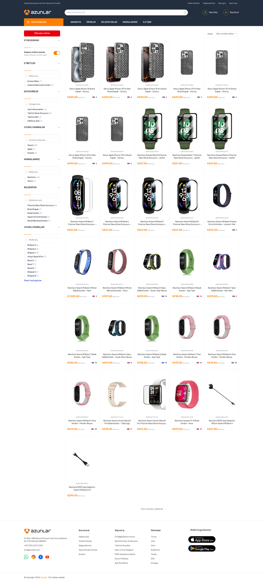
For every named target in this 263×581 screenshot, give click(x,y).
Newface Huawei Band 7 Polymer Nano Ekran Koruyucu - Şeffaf (187, 156)
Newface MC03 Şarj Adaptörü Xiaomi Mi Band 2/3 (82, 488)
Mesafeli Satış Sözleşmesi (126, 541)
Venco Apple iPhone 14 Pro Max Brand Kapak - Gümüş (82, 156)
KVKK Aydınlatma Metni (125, 554)
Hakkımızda (84, 537)
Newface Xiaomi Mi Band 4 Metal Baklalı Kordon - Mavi (82, 289)
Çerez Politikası (121, 559)
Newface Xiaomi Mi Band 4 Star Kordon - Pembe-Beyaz (82, 422)
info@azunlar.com (32, 550)
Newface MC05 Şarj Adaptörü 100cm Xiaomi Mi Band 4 (222, 422)
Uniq (153, 541)
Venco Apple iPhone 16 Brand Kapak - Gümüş (82, 90)
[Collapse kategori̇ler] (59, 91)
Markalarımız (130, 22)
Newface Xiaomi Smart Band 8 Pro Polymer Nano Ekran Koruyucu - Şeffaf (152, 422)
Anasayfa (76, 22)
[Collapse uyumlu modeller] (59, 227)
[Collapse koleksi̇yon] (59, 187)
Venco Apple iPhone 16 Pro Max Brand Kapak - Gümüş (117, 90)
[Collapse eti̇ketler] (59, 63)
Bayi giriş (222, 3)
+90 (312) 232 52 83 (33, 545)
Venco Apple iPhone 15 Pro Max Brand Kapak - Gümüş (187, 90)
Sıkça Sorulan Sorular (88, 550)
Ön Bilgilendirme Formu (125, 537)
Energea (154, 563)
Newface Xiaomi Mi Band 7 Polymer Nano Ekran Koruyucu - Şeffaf (82, 223)
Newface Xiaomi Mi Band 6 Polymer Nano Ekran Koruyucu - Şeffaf (117, 223)
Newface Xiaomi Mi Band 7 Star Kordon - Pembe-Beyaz (187, 355)
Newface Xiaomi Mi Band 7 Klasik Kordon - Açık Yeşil (82, 355)
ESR (153, 559)
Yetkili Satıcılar (193, 3)
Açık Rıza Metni (121, 563)
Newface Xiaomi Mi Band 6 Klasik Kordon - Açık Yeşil (152, 355)
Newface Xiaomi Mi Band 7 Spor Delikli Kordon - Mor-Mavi (222, 289)
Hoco (153, 545)
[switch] (57, 53)
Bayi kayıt (233, 3)
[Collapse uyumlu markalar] (59, 127)
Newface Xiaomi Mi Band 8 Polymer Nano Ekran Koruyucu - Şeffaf (187, 223)
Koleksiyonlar (109, 22)
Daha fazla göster (33, 281)
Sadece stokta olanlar (34, 52)
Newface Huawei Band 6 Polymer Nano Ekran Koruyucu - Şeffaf (222, 156)
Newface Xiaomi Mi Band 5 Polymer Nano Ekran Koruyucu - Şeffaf (152, 223)
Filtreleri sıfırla (42, 33)
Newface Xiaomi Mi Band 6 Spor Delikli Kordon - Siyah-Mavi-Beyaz (117, 355)
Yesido (154, 554)
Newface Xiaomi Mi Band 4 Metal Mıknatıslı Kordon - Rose (117, 289)
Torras (154, 537)
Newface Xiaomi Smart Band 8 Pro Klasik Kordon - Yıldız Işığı (117, 422)
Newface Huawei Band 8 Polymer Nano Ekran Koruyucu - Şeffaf (152, 156)
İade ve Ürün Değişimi (124, 550)
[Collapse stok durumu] (59, 40)
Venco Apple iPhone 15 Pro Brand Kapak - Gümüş (222, 90)
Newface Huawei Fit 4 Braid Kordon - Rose (187, 422)
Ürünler (91, 22)
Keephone (155, 550)
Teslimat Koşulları (122, 545)
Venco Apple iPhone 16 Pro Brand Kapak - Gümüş (152, 90)
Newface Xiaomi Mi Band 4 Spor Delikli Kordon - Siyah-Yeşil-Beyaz (152, 289)
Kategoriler (38, 22)
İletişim (147, 22)
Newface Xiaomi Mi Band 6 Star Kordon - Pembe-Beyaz (222, 355)
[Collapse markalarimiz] (59, 159)
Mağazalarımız (209, 3)
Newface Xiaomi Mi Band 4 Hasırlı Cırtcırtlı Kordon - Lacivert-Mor (222, 223)
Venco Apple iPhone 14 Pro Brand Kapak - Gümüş (117, 156)
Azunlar (44, 577)
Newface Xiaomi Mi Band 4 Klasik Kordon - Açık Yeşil (187, 289)
